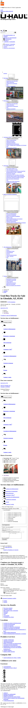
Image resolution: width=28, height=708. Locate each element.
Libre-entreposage (7, 342)
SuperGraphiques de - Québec (12, 657)
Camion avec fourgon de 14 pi (14, 514)
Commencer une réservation (12, 103)
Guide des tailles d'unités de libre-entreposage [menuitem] (15, 176)
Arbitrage (5, 693)
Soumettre (4, 539)
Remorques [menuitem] (5, 78)
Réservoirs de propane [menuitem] (10, 284)
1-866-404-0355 (8, 547)
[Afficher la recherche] (4, 31)
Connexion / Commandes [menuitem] (9, 41)
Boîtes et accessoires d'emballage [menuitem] (10, 194)
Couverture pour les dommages (10, 644)
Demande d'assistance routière (9, 598)
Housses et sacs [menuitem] (9, 217)
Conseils (5, 613)
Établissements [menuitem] (7, 39)
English (5, 600)
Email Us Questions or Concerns (10, 549)
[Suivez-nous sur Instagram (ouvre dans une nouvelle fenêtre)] (4, 673)
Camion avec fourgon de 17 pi (14, 515)
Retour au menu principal (12, 79)
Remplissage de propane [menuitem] (11, 279)
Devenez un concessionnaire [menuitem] (9, 37)
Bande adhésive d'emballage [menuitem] (12, 220)
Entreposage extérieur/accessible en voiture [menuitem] (15, 177)
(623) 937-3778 (4, 308)
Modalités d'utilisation (8, 695)
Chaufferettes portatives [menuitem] (11, 282)
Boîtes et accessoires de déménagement (12, 643)
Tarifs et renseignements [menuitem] (11, 140)
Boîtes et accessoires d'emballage (11, 210)
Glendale (5, 291)
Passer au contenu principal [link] (7, 11)
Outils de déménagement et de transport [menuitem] (14, 218)
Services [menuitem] (8, 253)
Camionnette (10, 518)
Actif (2, 10)
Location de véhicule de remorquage (11, 627)
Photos (6, 313)
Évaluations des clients (8, 617)
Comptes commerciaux (8, 639)
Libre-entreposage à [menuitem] (12, 169)
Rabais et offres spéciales (9, 651)
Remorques (11, 78)
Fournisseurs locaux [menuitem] (10, 251)
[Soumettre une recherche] (15, 32)
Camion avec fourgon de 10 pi (14, 513)
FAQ (4, 614)
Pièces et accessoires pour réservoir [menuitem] (13, 285)
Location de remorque (8, 625)
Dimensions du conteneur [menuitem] (11, 147)
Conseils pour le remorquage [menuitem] (12, 106)
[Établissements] (6, 31)
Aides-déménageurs (16, 247)
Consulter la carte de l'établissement (9, 315)
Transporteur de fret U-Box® (10, 667)
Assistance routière (7, 609)
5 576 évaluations (11, 302)
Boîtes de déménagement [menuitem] (11, 213)
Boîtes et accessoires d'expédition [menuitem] (13, 216)
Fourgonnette (10, 520)
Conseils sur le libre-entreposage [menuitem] (12, 181)
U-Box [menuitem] (7, 137)
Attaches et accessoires (8, 641)
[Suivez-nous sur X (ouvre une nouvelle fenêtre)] (4, 679)
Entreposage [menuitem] (6, 165)
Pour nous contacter (7, 608)
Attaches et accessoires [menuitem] (10, 86)
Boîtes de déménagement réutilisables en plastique (14, 633)
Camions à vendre (7, 322)
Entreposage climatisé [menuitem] (10, 173)
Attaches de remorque (8, 363)
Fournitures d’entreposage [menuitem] (11, 182)
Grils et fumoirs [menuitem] (9, 281)
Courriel (6, 531)
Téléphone (4, 530)
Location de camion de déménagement (12, 623)
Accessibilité (6, 615)
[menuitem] (16, 103)
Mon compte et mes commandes (10, 610)
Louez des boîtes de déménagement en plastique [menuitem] (16, 222)
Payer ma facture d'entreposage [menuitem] (12, 178)
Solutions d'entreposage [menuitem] (11, 221)
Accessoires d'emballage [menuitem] (11, 215)
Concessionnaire (7, 666)
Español (5, 602)
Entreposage (12, 165)
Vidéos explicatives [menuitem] (10, 82)
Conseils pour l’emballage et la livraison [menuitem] (16, 145)
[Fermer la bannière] (2, 1)
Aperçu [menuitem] (7, 249)
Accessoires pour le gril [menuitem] (11, 280)
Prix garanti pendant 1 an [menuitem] (9, 35)
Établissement (5, 508)
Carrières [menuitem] (5, 36)
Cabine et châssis (11, 517)
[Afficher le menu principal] (2, 13)
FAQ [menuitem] (7, 84)
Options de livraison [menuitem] (10, 141)
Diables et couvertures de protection (11, 628)
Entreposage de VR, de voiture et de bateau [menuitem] (15, 175)
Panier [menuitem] (7, 40)
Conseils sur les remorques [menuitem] (11, 83)
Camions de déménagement (9, 329)
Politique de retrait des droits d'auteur (11, 696)
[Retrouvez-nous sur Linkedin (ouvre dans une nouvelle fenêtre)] (4, 677)
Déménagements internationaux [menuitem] (12, 143)
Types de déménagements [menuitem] (11, 255)
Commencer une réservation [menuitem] (12, 81)
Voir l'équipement (5, 524)
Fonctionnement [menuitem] (9, 252)
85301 (4, 292)
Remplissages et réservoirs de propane (12, 646)
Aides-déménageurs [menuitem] (7, 247)
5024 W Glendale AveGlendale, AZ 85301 (5, 386)
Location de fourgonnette (9, 624)
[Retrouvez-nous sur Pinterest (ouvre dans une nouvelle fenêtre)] (4, 675)
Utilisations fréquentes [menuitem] (10, 142)
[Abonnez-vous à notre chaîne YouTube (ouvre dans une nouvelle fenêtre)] (4, 681)
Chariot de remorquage (12, 521)
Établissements (8, 700)
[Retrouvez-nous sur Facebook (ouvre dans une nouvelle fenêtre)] (4, 671)
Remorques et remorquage (9, 336)
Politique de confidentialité (9, 694)
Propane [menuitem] (5, 276)
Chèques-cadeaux (7, 650)
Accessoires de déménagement (9, 356)
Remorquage (6, 100)
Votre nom (4, 528)
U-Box (16, 137)
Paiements (5, 612)
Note (5, 538)
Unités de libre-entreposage (9, 632)
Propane (9, 276)
